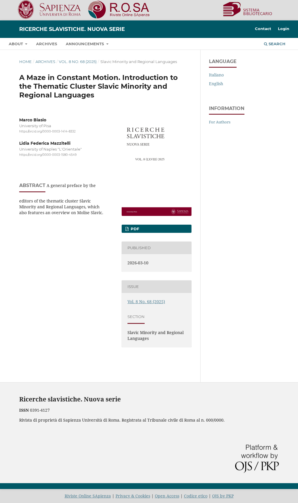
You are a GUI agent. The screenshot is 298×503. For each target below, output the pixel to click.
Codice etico (195, 496)
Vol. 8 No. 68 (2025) (78, 61)
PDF (134, 228)
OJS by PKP (223, 496)
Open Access (167, 496)
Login (283, 28)
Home (25, 61)
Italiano (216, 75)
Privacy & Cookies (133, 496)
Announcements (85, 43)
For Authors (219, 122)
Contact (263, 28)
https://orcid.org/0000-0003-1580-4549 (48, 155)
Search (276, 43)
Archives (46, 43)
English (216, 83)
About (16, 43)
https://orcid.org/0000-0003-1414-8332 (47, 131)
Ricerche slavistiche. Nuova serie (72, 29)
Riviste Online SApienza (88, 496)
